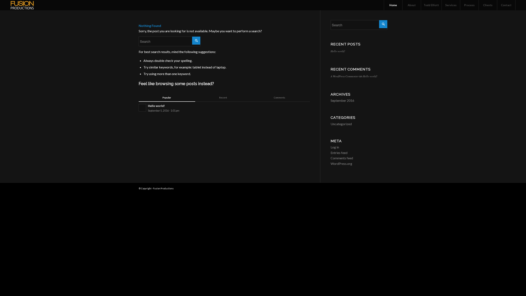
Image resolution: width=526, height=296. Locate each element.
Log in (335, 147)
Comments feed (342, 158)
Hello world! (338, 51)
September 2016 (342, 100)
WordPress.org (341, 163)
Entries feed (339, 153)
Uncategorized (341, 124)
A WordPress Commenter (345, 76)
